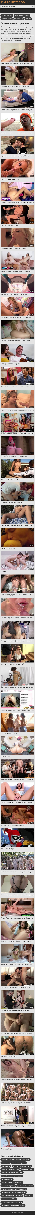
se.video (28, 18)
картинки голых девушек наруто (12, 1172)
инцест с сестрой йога (9, 1199)
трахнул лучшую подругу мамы (12, 1182)
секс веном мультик (8, 1186)
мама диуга (28, 1195)
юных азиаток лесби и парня (22, 1166)
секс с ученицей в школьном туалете (14, 1163)
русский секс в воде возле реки (12, 1176)
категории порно (7, 15)
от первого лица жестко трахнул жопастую (15, 1159)
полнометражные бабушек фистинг (13, 1205)
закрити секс (6, 1166)
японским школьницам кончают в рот (14, 1192)
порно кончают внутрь (22, 15)
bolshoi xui (22, 1189)
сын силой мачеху (27, 1169)
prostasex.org (18, 18)
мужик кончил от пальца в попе (12, 1195)
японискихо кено (7, 1179)
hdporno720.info (7, 18)
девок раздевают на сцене (10, 1169)
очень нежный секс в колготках (12, 1202)
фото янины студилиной (9, 1189)
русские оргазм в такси (25, 1186)
